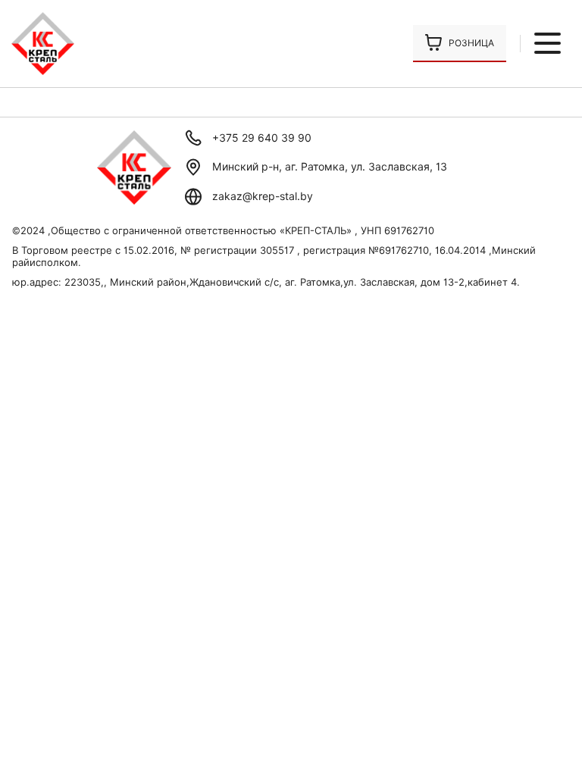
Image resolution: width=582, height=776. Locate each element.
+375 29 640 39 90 (261, 138)
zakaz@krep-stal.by (262, 196)
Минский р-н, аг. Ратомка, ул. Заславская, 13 (329, 167)
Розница (471, 42)
